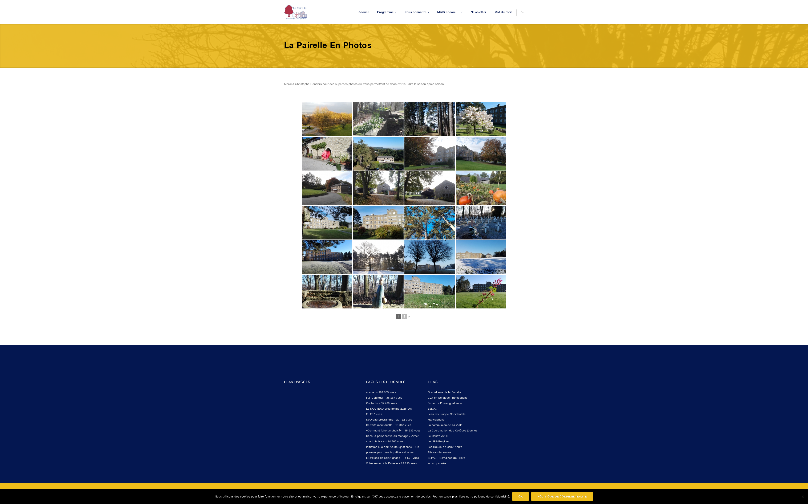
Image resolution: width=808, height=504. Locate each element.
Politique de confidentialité (562, 496)
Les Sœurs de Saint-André (445, 446)
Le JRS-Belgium (438, 441)
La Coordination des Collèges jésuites (453, 430)
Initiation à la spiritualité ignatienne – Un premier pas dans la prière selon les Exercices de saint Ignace (392, 452)
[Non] (803, 496)
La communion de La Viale (445, 425)
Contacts (372, 403)
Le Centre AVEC (438, 436)
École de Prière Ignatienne (445, 403)
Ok (520, 496)
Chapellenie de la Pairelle (444, 392)
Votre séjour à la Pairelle (382, 463)
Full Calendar (374, 397)
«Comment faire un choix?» (383, 430)
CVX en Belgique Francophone (448, 397)
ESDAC (432, 408)
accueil (370, 392)
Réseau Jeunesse (439, 452)
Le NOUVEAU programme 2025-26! (389, 408)
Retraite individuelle (379, 425)
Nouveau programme (379, 419)
